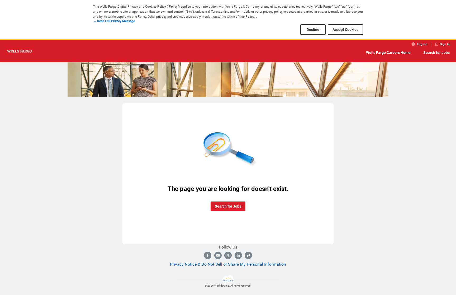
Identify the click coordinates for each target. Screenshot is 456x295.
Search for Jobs (436, 52)
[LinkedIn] (238, 255)
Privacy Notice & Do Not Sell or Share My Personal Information (228, 264)
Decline (313, 29)
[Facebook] (207, 255)
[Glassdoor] (248, 255)
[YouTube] (218, 255)
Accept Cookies (345, 29)
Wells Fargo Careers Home (388, 52)
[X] (228, 255)
